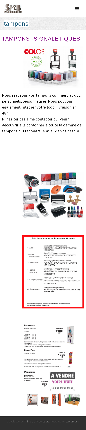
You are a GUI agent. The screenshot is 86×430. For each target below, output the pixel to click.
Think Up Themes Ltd (37, 421)
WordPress (72, 421)
